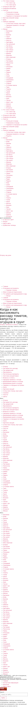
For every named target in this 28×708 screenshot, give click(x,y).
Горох (8, 36)
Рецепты (8, 27)
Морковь (9, 55)
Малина (8, 53)
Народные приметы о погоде (15, 25)
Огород (5, 366)
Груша (5, 439)
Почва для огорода (12, 12)
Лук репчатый (10, 44)
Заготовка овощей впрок (11, 376)
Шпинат (8, 104)
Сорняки (9, 81)
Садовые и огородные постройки (16, 16)
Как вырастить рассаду (10, 368)
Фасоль (8, 94)
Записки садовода (9, 21)
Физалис (9, 96)
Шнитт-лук (9, 102)
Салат (8, 76)
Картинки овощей (8, 389)
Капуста (8, 40)
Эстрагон (9, 108)
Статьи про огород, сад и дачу (15, 23)
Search (2, 692)
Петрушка (9, 66)
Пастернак (9, 61)
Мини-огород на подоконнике (12, 292)
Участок (5, 10)
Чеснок (8, 100)
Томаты (8, 89)
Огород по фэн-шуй (9, 6)
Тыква (8, 91)
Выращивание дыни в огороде (12, 383)
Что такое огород (8, 1)
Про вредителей (8, 370)
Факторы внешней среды (11, 18)
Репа (7, 74)
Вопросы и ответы (9, 378)
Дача (4, 19)
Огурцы (8, 59)
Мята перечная (10, 57)
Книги (5, 387)
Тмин (7, 87)
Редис (8, 70)
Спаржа (8, 83)
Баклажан (9, 31)
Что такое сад (10, 3)
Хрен (7, 98)
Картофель (9, 42)
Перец (8, 64)
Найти (3, 698)
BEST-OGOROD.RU (5, 218)
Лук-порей (9, 48)
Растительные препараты (11, 374)
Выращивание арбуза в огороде (13, 381)
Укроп (8, 93)
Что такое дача (11, 4)
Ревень (8, 68)
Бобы (7, 33)
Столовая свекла (11, 85)
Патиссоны (9, 63)
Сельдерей (9, 78)
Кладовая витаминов (9, 8)
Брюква (8, 34)
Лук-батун (9, 46)
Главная (5, 286)
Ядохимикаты (7, 372)
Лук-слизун (9, 49)
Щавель (8, 106)
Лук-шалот (9, 51)
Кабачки (8, 38)
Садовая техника (11, 290)
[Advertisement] (14, 240)
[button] (14, 398)
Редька (8, 72)
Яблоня (5, 511)
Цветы (5, 396)
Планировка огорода (12, 14)
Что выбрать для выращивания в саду (15, 294)
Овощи (5, 29)
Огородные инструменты (11, 288)
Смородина (9, 79)
